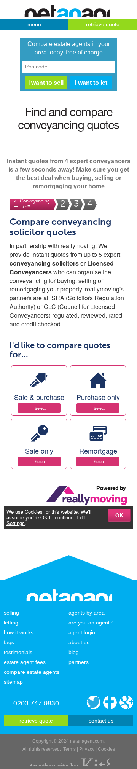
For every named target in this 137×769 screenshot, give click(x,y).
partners (78, 662)
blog (73, 652)
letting (11, 622)
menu (34, 24)
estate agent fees (25, 662)
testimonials (18, 652)
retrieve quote (102, 24)
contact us (101, 721)
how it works (18, 632)
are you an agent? (90, 622)
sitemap (13, 682)
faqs (9, 642)
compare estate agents (31, 672)
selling (11, 613)
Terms (69, 749)
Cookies (106, 749)
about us (78, 642)
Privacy (86, 749)
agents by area (86, 613)
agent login (81, 632)
